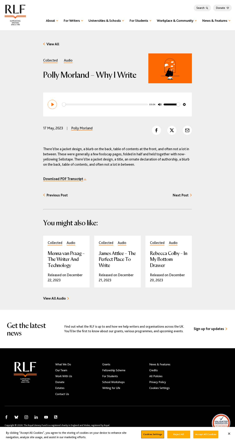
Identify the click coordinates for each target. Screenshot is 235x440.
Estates (59, 388)
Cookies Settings (159, 388)
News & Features (214, 20)
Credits (153, 370)
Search (200, 8)
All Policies (155, 376)
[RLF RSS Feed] (55, 417)
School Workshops (113, 382)
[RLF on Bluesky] (16, 417)
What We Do (63, 364)
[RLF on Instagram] (26, 417)
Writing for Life (111, 388)
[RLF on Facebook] (6, 417)
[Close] (229, 432)
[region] (117, 433)
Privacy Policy (157, 382)
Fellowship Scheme (113, 370)
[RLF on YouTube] (46, 417)
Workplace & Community (175, 20)
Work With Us (63, 376)
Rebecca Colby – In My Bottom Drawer (168, 259)
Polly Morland (82, 128)
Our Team (61, 370)
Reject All (178, 433)
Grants (106, 364)
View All (52, 44)
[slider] (105, 104)
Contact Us (62, 394)
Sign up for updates (209, 328)
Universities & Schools (104, 20)
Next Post (181, 195)
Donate (220, 8)
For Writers (72, 20)
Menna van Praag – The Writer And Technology (66, 259)
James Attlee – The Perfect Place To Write (117, 259)
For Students (138, 20)
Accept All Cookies (205, 433)
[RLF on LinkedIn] (36, 417)
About (50, 20)
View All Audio (54, 298)
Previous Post (57, 195)
